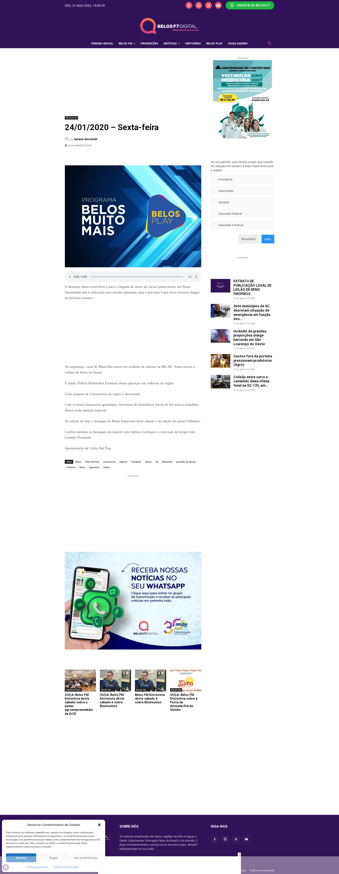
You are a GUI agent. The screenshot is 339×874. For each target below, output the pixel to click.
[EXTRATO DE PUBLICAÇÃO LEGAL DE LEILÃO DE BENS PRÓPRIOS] (220, 286)
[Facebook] (189, 5)
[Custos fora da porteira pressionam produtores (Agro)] (220, 361)
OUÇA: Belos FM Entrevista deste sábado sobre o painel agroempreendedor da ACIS (79, 704)
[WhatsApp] (129, 155)
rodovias (70, 467)
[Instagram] (198, 5)
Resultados (248, 239)
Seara (82, 467)
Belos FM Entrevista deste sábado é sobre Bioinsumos (150, 698)
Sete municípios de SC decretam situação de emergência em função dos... (252, 312)
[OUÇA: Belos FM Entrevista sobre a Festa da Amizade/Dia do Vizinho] (185, 680)
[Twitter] (208, 5)
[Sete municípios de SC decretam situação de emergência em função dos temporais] (220, 310)
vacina (106, 467)
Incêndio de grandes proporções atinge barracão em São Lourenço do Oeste (250, 337)
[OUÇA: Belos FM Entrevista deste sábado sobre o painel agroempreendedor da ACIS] (80, 680)
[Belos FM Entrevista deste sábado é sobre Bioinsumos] (150, 680)
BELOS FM (106, 689)
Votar (267, 239)
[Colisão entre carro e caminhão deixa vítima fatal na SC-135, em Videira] (220, 381)
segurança (94, 467)
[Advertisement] (133, 85)
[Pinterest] (120, 155)
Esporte (123, 461)
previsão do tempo (186, 461)
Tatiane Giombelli (85, 139)
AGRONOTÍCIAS (73, 689)
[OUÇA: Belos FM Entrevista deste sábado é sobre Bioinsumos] (115, 680)
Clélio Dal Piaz (92, 461)
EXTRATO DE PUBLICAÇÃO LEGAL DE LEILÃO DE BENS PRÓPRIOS (252, 287)
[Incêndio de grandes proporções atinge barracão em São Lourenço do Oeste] (220, 336)
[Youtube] (218, 5)
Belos (78, 461)
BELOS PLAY (71, 117)
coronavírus (109, 461)
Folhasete (136, 461)
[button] (99, 825)
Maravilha (167, 461)
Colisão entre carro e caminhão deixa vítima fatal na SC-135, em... (251, 381)
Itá (157, 461)
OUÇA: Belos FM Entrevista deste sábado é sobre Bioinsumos (112, 700)
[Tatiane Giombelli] (67, 139)
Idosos (148, 461)
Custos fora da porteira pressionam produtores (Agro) (252, 360)
